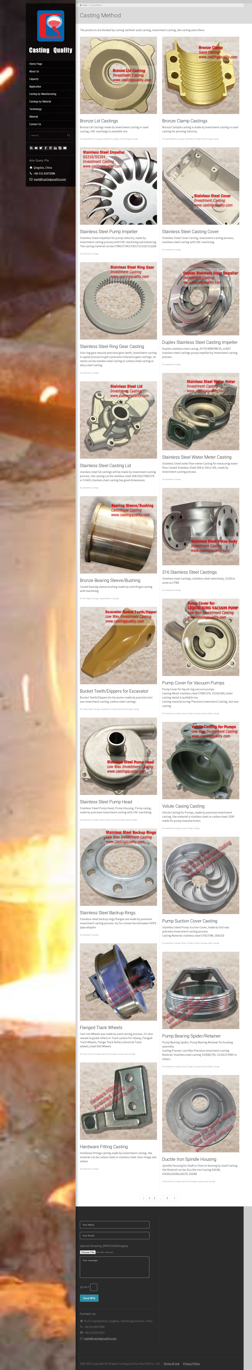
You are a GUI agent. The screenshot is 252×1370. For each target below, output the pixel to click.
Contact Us (35, 124)
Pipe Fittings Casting (210, 139)
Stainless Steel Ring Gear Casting (112, 346)
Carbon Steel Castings (91, 709)
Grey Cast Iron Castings (91, 1054)
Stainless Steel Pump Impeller (109, 231)
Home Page (35, 64)
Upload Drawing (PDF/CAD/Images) (104, 1246)
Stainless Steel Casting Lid (105, 465)
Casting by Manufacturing (42, 94)
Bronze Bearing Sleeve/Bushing (110, 580)
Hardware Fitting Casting (104, 1146)
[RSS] (31, 148)
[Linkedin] (55, 148)
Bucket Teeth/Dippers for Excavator (114, 691)
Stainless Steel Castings (209, 713)
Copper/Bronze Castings (92, 139)
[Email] (36, 148)
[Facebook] (46, 148)
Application (35, 86)
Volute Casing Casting (183, 806)
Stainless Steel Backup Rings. (108, 912)
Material (33, 116)
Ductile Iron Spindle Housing (189, 1159)
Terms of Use (171, 1364)
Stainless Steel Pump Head (106, 801)
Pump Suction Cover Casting (189, 921)
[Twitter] (41, 148)
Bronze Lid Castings (99, 120)
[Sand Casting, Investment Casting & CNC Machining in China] (50, 31)
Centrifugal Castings (90, 598)
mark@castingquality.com (50, 179)
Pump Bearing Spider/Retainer (191, 1036)
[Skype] (60, 148)
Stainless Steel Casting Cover (190, 231)
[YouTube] (65, 148)
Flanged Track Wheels (101, 1027)
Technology (35, 109)
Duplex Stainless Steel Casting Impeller (200, 342)
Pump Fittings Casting (128, 139)
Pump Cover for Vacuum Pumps (193, 682)
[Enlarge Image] (118, 75)
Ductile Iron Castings (172, 1181)
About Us (34, 71)
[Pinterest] (51, 148)
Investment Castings (111, 139)
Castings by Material (40, 101)
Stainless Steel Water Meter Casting (197, 457)
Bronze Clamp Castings (184, 120)
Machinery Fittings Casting (128, 709)
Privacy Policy (191, 1364)
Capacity (34, 79)
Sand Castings (129, 1054)
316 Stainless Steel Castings (189, 572)
